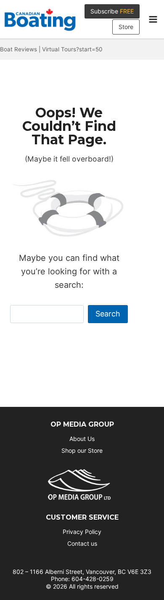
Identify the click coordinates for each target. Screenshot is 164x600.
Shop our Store (82, 450)
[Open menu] (153, 19)
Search (107, 313)
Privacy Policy (82, 531)
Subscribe (112, 11)
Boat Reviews (18, 49)
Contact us (82, 543)
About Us (82, 438)
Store (126, 26)
